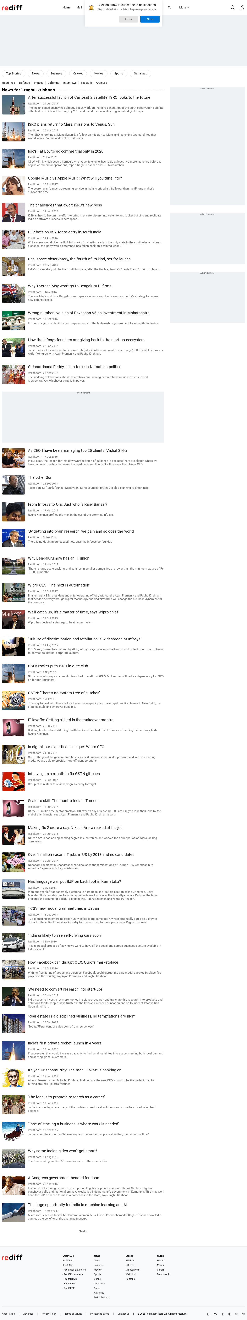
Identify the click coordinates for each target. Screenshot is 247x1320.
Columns (53, 82)
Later (128, 19)
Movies (98, 73)
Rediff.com (151, 1313)
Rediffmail (68, 1260)
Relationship (163, 1274)
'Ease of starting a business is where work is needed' (73, 1124)
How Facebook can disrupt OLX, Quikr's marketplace (73, 962)
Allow (150, 19)
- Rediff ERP (69, 1288)
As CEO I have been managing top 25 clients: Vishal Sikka (78, 450)
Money (160, 1265)
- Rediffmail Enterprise (74, 1269)
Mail (79, 7)
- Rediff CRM (69, 1283)
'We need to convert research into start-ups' (65, 989)
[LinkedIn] (243, 1314)
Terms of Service (73, 1313)
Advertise (28, 1313)
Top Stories (13, 73)
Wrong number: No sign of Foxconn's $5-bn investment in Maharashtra (89, 313)
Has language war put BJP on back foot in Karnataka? (74, 881)
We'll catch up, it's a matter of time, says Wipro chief (73, 612)
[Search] (232, 7)
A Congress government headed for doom (64, 1178)
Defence (24, 82)
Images (39, 82)
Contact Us (123, 1313)
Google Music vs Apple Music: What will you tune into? (75, 178)
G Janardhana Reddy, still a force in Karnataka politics (74, 367)
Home (66, 7)
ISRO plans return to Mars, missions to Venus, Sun (71, 124)
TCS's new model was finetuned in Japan (63, 908)
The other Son (40, 477)
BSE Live (130, 1260)
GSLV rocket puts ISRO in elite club (58, 666)
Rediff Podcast (101, 1297)
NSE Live (130, 1265)
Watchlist (131, 1274)
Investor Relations (99, 1313)
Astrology (99, 1293)
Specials (86, 82)
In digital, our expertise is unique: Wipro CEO (66, 747)
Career (160, 1269)
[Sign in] (242, 7)
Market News (132, 1269)
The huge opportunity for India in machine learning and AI (77, 1205)
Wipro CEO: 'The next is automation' (59, 585)
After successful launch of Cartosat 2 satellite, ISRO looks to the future (89, 97)
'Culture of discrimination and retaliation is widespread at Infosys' (84, 639)
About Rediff (8, 1313)
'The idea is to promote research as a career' (66, 1097)
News (35, 73)
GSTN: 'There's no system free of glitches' (64, 693)
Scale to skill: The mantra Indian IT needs (63, 801)
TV (170, 7)
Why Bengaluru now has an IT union (58, 558)
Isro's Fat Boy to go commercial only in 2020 (65, 151)
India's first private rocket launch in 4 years (65, 1043)
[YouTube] (236, 1314)
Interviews (70, 82)
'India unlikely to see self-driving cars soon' (64, 935)
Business (57, 73)
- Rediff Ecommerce (73, 1274)
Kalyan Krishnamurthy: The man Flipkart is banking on (74, 1070)
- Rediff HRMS (70, 1279)
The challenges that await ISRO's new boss (65, 205)
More (182, 7)
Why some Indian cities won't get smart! (62, 1151)
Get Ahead (99, 1283)
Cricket (78, 73)
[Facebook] (222, 1314)
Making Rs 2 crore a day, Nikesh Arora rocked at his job (75, 827)
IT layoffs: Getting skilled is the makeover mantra (70, 720)
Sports (118, 73)
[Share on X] (215, 1314)
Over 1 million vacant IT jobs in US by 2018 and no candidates (81, 854)
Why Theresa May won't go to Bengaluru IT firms (70, 286)
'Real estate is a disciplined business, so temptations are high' (81, 1016)
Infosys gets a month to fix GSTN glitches (64, 774)
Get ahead (140, 73)
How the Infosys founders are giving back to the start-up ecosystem (86, 340)
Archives (101, 82)
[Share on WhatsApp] (208, 1314)
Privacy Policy (48, 1313)
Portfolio (130, 1279)
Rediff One (68, 1265)
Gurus (97, 1288)
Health (160, 1260)
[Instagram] (229, 1314)
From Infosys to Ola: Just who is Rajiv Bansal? (67, 504)
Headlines (8, 82)
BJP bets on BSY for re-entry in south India (64, 232)
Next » (83, 1231)
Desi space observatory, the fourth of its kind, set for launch (79, 259)
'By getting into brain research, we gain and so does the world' (81, 531)
